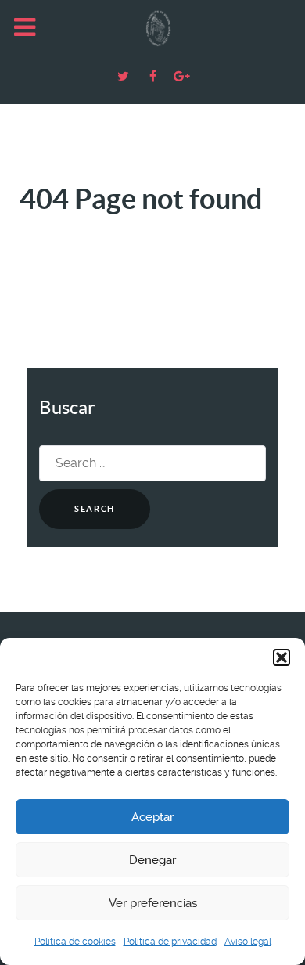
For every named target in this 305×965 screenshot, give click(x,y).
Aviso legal (247, 941)
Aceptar (152, 817)
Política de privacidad (170, 941)
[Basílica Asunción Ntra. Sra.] (152, 28)
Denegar (152, 860)
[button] (281, 657)
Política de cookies (75, 941)
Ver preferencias (153, 903)
